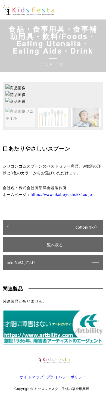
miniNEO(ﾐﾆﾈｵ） (22, 262)
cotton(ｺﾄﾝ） (87, 227)
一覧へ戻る (53, 244)
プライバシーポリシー (66, 376)
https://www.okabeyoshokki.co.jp (61, 194)
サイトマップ (31, 376)
